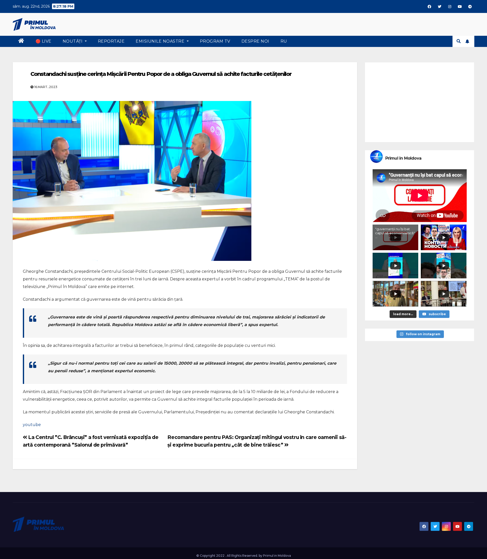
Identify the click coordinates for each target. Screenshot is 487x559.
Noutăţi (73, 41)
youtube (32, 424)
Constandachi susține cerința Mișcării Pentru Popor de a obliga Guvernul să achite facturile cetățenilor (160, 74)
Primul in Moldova (277, 555)
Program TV (215, 41)
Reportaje (111, 41)
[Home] (21, 41)
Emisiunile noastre (161, 41)
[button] (459, 41)
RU (284, 41)
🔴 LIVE (43, 41)
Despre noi (255, 41)
